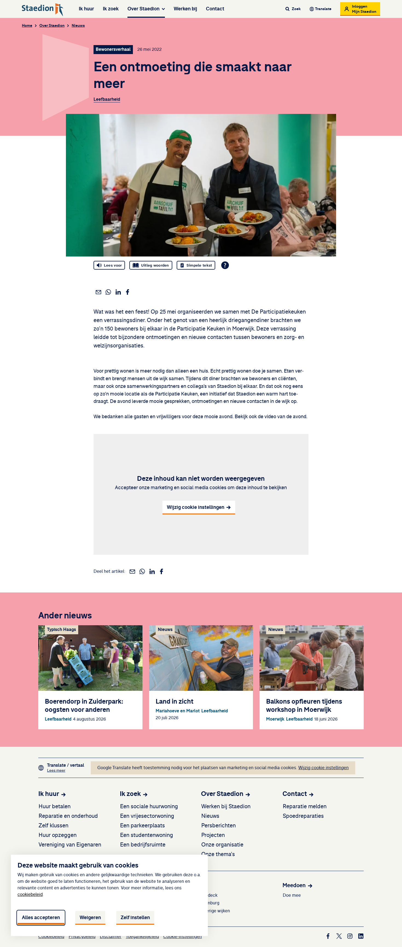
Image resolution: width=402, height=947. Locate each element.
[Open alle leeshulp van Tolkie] (225, 265)
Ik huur (86, 9)
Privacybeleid (82, 936)
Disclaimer (110, 936)
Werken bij (185, 9)
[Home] (42, 10)
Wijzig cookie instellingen (323, 768)
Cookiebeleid (51, 936)
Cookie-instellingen (182, 936)
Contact (215, 9)
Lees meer (65, 770)
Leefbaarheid (107, 99)
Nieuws (78, 25)
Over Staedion (143, 9)
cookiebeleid (30, 894)
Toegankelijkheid (142, 936)
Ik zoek (111, 9)
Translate (323, 9)
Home (27, 25)
